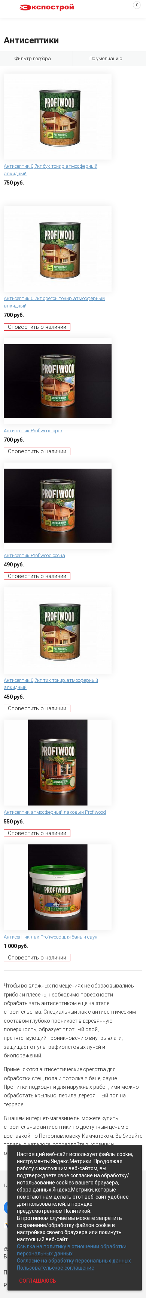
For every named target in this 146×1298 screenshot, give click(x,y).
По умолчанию (105, 58)
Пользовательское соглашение (55, 1268)
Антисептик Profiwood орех (33, 430)
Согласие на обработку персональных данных (74, 1261)
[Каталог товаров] (11, 8)
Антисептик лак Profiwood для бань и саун (50, 937)
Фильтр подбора (33, 58)
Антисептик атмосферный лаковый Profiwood (55, 812)
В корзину (17, 194)
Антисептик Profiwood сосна (34, 555)
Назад (8, 23)
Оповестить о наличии (37, 327)
